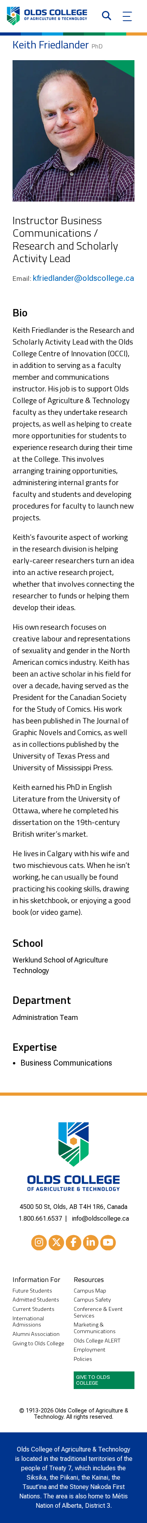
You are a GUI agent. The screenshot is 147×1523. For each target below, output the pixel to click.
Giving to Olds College (38, 1343)
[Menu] (127, 16)
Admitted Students (36, 1299)
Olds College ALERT (97, 1340)
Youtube (108, 1242)
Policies (83, 1359)
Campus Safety (92, 1299)
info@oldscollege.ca (100, 1218)
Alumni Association (36, 1334)
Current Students (33, 1309)
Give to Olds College (93, 1380)
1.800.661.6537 (40, 1218)
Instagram (39, 1242)
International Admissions (28, 1321)
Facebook (74, 1242)
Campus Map (90, 1290)
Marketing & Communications (95, 1327)
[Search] (107, 16)
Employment (89, 1349)
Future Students (32, 1290)
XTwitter (56, 1242)
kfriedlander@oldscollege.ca (83, 278)
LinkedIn (91, 1242)
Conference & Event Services (98, 1312)
